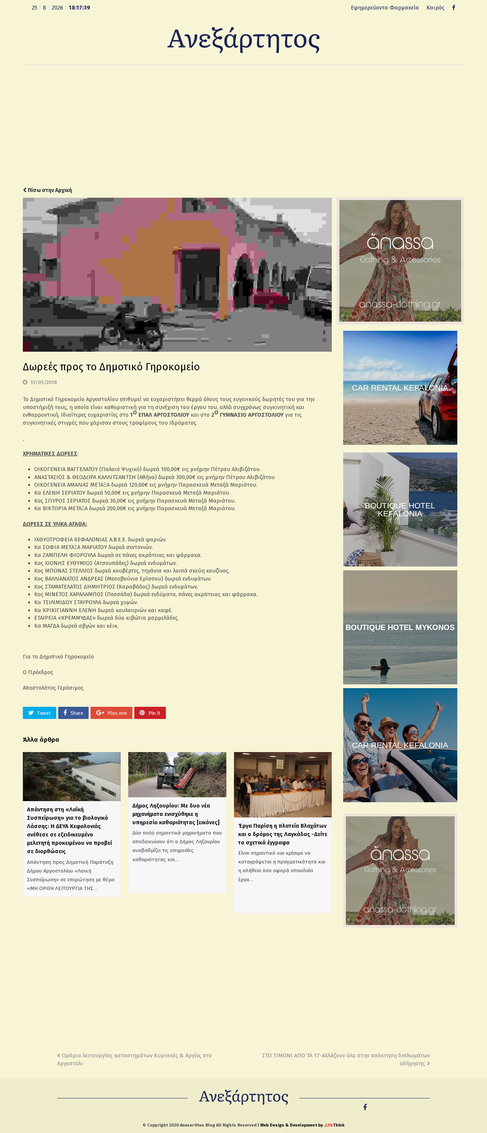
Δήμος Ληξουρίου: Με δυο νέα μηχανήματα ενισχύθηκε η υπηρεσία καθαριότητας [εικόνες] (176, 814)
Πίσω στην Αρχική (49, 190)
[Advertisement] (243, 126)
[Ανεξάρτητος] (243, 39)
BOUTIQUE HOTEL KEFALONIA (400, 509)
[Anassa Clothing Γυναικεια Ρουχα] (400, 322)
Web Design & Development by (302, 1125)
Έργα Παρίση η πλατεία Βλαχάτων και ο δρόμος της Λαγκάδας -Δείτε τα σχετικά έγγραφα (282, 834)
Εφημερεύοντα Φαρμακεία (385, 7)
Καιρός (435, 7)
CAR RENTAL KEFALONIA (400, 387)
